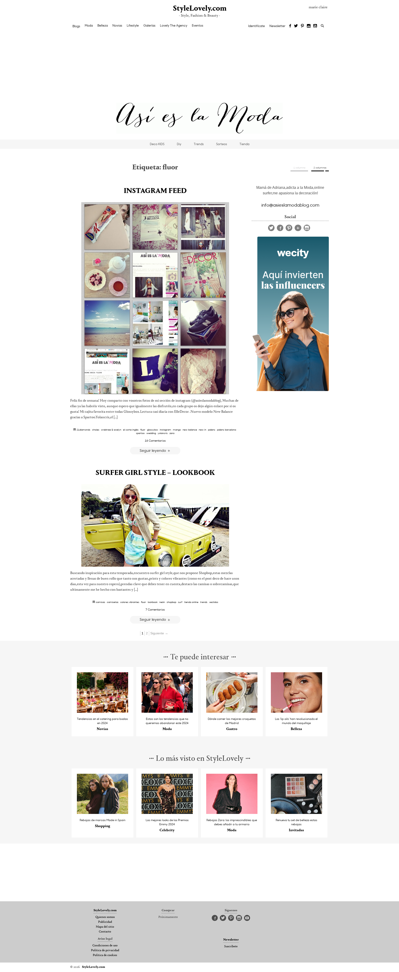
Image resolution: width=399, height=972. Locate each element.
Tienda (244, 144)
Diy (179, 144)
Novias (117, 25)
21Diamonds (83, 429)
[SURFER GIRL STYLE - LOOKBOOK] (155, 525)
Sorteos (221, 144)
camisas (100, 602)
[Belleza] (296, 711)
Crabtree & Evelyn (111, 429)
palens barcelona (226, 429)
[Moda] (167, 711)
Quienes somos (105, 917)
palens (211, 429)
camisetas (112, 602)
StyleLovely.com (199, 8)
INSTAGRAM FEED (155, 191)
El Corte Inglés (131, 429)
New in (202, 429)
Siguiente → (159, 633)
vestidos (213, 602)
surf (180, 602)
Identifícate (256, 26)
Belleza (102, 25)
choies (95, 429)
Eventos (197, 25)
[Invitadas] (296, 813)
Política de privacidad (105, 950)
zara (171, 433)
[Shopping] (102, 813)
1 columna (299, 167)
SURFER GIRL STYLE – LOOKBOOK (155, 473)
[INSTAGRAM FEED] (155, 298)
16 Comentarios (155, 440)
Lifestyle (133, 25)
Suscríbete (231, 946)
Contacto (105, 931)
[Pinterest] (302, 26)
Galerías (149, 25)
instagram (165, 429)
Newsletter (277, 26)
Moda (89, 25)
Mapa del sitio (105, 927)
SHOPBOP (171, 602)
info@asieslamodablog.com (290, 205)
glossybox (152, 429)
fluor (142, 429)
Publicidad (105, 922)
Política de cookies (105, 955)
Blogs (76, 26)
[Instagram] (308, 26)
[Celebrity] (167, 813)
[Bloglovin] (298, 228)
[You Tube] (315, 26)
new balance (190, 429)
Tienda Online (191, 602)
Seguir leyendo (153, 450)
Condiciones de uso (105, 945)
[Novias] (102, 711)
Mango (177, 429)
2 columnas (320, 167)
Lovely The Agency (173, 25)
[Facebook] (290, 26)
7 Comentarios (155, 609)
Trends (199, 144)
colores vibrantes (129, 602)
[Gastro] (232, 711)
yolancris (163, 433)
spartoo (140, 433)
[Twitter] (296, 26)
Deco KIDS (157, 144)
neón (162, 602)
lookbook (152, 602)
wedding (151, 433)
